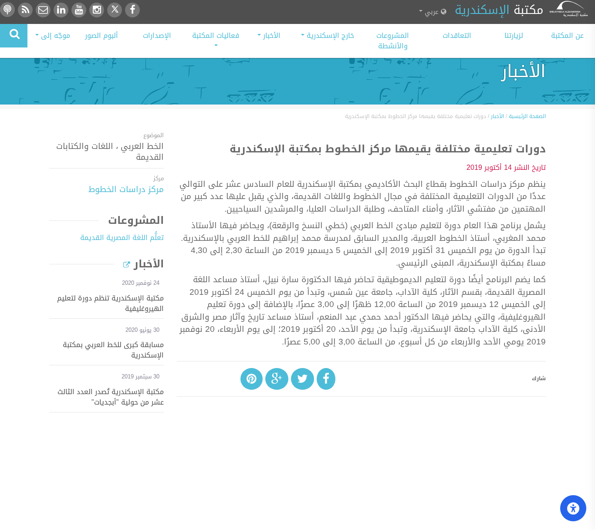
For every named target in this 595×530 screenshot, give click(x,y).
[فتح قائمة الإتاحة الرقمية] (573, 508)
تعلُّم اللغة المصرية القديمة (122, 237)
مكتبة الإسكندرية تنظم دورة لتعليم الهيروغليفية (110, 303)
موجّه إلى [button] (54, 35)
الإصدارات (157, 35)
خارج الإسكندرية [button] (329, 35)
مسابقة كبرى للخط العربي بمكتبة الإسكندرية (113, 350)
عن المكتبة (567, 35)
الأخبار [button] (271, 35)
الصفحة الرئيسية (527, 116)
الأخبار (497, 116)
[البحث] (13, 35)
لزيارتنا (513, 35)
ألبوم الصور (101, 35)
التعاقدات (457, 35)
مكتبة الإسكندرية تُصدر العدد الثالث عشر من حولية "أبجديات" (110, 397)
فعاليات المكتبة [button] (215, 35)
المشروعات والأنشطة (392, 41)
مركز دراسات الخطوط (126, 189)
